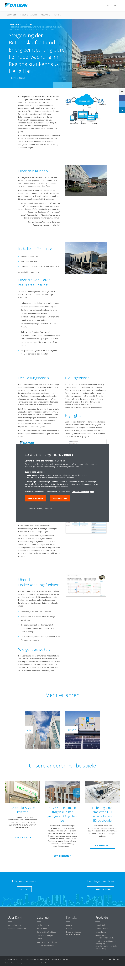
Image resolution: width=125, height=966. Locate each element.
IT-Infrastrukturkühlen (45, 945)
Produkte (45, 15)
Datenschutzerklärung (13, 963)
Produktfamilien (28, 15)
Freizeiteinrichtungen (45, 935)
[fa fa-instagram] (118, 959)
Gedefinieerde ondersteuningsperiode (104, 936)
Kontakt (69, 925)
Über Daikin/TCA (14, 925)
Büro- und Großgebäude (46, 932)
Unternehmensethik (31, 963)
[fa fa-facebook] (102, 959)
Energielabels (100, 932)
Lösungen (11, 15)
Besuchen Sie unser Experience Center (74, 933)
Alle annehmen (35, 498)
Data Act (44, 963)
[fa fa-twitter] (106, 959)
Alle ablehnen (60, 498)
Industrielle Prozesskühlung (47, 942)
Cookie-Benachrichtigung (83, 491)
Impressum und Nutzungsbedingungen (35, 959)
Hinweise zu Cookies (60, 959)
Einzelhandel (42, 928)
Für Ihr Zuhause (43, 925)
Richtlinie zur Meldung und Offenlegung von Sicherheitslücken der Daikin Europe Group (106, 945)
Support (58, 15)
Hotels (39, 939)
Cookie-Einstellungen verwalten (40, 508)
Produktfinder (100, 925)
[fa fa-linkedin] (110, 959)
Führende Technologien (17, 928)
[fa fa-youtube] (114, 959)
